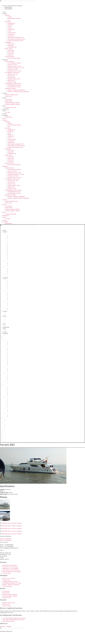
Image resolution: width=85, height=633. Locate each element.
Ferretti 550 (11, 50)
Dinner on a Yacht (12, 64)
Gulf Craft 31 (11, 44)
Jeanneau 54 (11, 36)
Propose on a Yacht (13, 69)
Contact (5, 113)
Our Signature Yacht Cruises (12, 72)
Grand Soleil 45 (12, 32)
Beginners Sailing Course (11, 94)
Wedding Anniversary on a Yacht (16, 67)
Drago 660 (10, 45)
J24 (9, 20)
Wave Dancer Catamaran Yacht (16, 37)
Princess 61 (11, 53)
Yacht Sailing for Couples (14, 63)
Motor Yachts (8, 48)
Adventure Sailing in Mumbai (12, 104)
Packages (5, 59)
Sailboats (7, 15)
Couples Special (9, 61)
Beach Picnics (11, 80)
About (4, 110)
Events (4, 98)
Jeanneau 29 (11, 29)
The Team (7, 112)
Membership (6, 109)
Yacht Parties (8, 99)
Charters (5, 13)
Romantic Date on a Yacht (14, 66)
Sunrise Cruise (11, 77)
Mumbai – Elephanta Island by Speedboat (18, 91)
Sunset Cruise (11, 75)
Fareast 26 (10, 24)
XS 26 (9, 26)
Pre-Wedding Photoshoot (14, 85)
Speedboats (8, 42)
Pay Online (5, 115)
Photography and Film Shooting (13, 83)
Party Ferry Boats (9, 56)
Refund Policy (8, 117)
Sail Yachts (8, 21)
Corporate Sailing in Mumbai (12, 102)
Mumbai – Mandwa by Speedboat (16, 90)
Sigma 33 (10, 28)
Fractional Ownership (10, 107)
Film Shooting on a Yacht (14, 86)
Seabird (10, 16)
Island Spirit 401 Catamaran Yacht (16, 39)
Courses (5, 93)
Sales (4, 106)
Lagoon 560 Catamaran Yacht (15, 40)
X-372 (9, 31)
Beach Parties (8, 101)
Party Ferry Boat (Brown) (14, 58)
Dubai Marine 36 (12, 47)
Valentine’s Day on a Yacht (14, 71)
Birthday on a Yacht (13, 74)
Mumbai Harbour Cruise (14, 78)
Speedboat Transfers (10, 88)
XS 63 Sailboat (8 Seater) (14, 18)
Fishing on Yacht (12, 82)
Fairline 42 (10, 55)
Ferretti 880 (11, 51)
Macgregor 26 (11, 23)
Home (4, 12)
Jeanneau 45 (11, 34)
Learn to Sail (8, 96)
